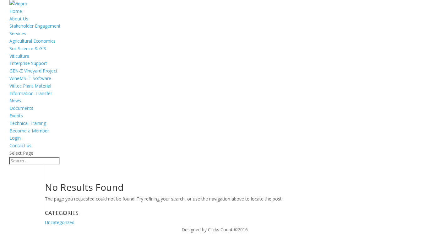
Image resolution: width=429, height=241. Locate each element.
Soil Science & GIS (27, 48)
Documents (21, 108)
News (15, 101)
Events (16, 116)
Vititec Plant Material (30, 86)
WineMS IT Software (30, 78)
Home (15, 11)
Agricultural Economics (32, 41)
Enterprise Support (28, 63)
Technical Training (27, 123)
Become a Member (29, 131)
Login (15, 138)
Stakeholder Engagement (35, 26)
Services (17, 33)
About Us (18, 19)
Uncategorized (59, 222)
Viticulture (19, 56)
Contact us (20, 145)
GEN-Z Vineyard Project (33, 71)
